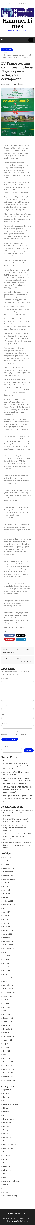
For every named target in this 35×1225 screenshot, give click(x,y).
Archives (6, 1093)
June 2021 (6, 1047)
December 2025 (8, 868)
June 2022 (6, 1003)
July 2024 (6, 912)
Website (4, 723)
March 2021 (7, 1058)
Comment (5, 679)
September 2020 (9, 1080)
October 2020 (8, 1076)
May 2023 (6, 963)
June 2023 (6, 959)
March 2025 (7, 894)
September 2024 (9, 905)
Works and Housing (10, 1196)
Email (3, 714)
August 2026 (7, 857)
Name (4, 706)
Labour (5, 1159)
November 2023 (8, 941)
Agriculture (7, 1090)
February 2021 (8, 1062)
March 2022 (7, 1014)
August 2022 (7, 996)
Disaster (6, 1108)
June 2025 (6, 883)
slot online (7, 810)
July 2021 (6, 1044)
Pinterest (10, 639)
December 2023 (8, 937)
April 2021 (6, 1054)
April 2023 (6, 967)
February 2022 (8, 1018)
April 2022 (6, 1011)
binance (6, 819)
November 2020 (8, 1073)
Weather (6, 1192)
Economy (6, 1112)
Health (5, 1141)
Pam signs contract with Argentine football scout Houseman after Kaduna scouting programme (18, 798)
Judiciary (6, 1155)
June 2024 (6, 916)
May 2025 (6, 886)
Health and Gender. (10, 1144)
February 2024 (8, 930)
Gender (5, 1133)
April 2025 (6, 890)
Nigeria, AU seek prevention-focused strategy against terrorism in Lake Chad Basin (18, 812)
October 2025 (8, 875)
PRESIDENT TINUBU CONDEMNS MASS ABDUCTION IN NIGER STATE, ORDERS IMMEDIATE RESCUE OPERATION (17, 780)
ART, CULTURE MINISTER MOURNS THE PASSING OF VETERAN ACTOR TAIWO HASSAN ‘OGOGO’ (17, 789)
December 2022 (8, 981)
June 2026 (6, 864)
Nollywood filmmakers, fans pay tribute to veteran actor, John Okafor (17, 845)
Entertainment (8, 1119)
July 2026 (6, 861)
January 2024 (8, 934)
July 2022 (6, 1000)
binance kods (7, 842)
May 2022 (6, 1007)
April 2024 (6, 923)
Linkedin (21, 639)
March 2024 (7, 927)
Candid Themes (22, 1221)
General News (8, 1137)
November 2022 (8, 985)
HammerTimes (17, 23)
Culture (5, 1101)
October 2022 (8, 989)
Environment (7, 1122)
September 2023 (9, 948)
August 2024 (7, 908)
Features (6, 1126)
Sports (5, 1185)
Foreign (6, 1130)
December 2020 (8, 1069)
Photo (5, 1174)
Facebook (10, 635)
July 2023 (6, 956)
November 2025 (8, 872)
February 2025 (8, 897)
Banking (6, 1097)
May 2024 (6, 919)
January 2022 (8, 1022)
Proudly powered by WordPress (14, 1218)
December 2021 (8, 1025)
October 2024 (8, 901)
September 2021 (9, 1036)
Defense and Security (10, 1104)
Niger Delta (7, 1166)
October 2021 (8, 1033)
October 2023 (8, 945)
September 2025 (9, 879)
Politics (5, 1177)
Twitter (21, 635)
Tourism (6, 1188)
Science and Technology (11, 1181)
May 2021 (6, 1051)
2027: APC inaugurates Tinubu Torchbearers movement (17, 827)
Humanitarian (8, 1152)
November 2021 (8, 1029)
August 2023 (7, 952)
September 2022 (9, 992)
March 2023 (7, 970)
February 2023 (8, 974)
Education (6, 1115)
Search (4, 746)
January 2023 (8, 978)
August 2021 (7, 1040)
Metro (5, 1163)
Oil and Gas (7, 1170)
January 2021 (8, 1065)
